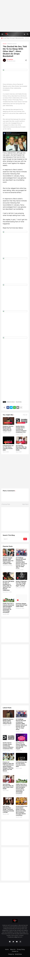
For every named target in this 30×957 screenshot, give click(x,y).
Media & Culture (12, 43)
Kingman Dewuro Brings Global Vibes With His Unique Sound (8, 428)
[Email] (17, 407)
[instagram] (20, 941)
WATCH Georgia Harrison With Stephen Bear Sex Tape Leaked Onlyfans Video (8, 560)
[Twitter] (11, 407)
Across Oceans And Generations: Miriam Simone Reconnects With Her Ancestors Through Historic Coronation (21, 811)
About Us (12, 949)
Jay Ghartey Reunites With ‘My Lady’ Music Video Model (21, 448)
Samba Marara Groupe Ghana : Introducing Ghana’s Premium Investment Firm (21, 429)
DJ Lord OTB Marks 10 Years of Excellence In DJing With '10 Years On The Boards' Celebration (8, 586)
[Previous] (26, 38)
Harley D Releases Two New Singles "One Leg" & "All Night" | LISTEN (21, 584)
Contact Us (15, 951)
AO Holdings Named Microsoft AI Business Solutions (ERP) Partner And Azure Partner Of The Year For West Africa (21, 563)
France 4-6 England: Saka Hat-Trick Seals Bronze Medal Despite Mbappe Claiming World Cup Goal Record (8, 766)
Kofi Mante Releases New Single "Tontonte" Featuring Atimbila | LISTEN (8, 809)
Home (4, 43)
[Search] (28, 34)
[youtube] (16, 941)
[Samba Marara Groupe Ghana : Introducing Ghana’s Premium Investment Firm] (8, 737)
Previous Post (6, 504)
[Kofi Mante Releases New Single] (8, 801)
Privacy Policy (21, 949)
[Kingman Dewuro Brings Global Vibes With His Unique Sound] (8, 714)
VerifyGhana (18, 954)
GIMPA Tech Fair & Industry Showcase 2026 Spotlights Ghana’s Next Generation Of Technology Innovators (8, 608)
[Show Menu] (2, 34)
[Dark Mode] (24, 34)
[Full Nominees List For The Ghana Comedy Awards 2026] (21, 757)
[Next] (28, 38)
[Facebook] (7, 407)
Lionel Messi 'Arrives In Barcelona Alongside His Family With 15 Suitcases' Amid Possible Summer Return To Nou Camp (13, 38)
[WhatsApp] (14, 407)
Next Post (25, 504)
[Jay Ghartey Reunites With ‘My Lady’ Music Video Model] (8, 779)
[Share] (26, 60)
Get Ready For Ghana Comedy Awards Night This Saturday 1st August (21, 745)
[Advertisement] (15, 16)
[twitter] (13, 941)
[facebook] (9, 941)
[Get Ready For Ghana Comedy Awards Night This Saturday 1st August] (21, 737)
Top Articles (18, 401)
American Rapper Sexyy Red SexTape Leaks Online (21, 605)
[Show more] (21, 407)
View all (25, 414)
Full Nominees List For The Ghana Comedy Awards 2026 (8, 448)
